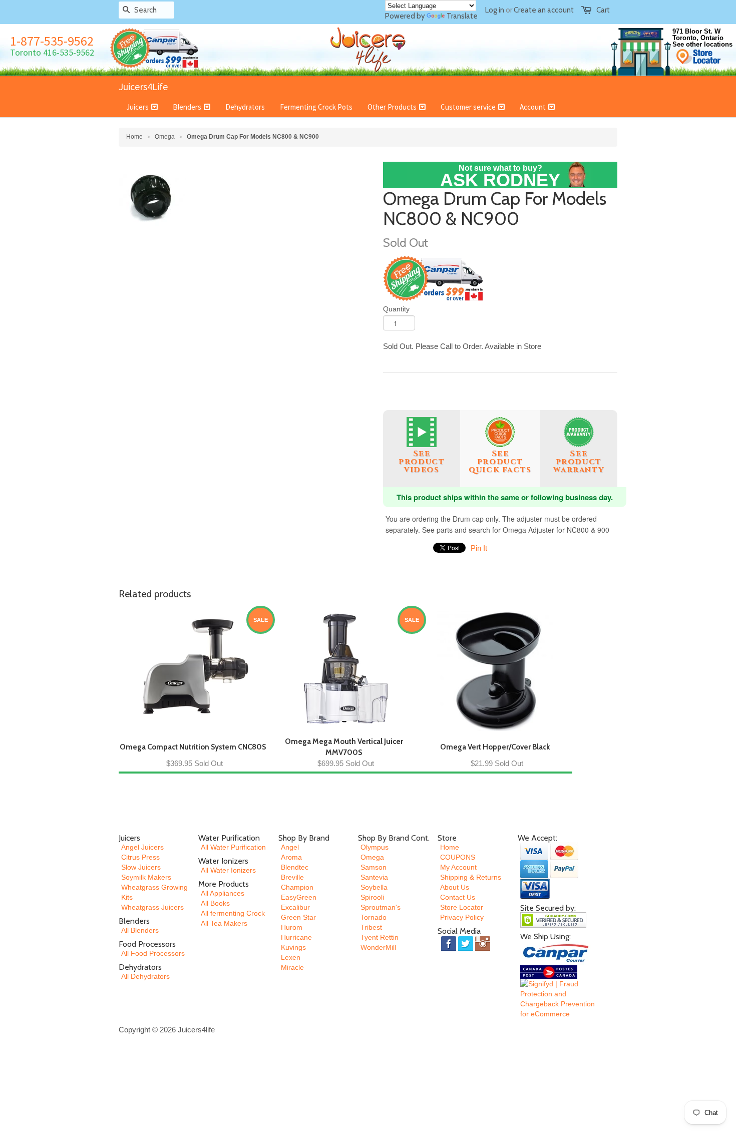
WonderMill (378, 947)
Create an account (544, 10)
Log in (494, 10)
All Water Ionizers (228, 870)
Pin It (479, 548)
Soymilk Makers (146, 877)
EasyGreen (298, 897)
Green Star (298, 917)
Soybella (374, 887)
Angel (290, 847)
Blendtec (294, 867)
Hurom (291, 927)
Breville (292, 877)
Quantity (396, 309)
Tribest (371, 927)
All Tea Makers (224, 923)
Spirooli (372, 897)
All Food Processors (153, 953)
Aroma (291, 857)
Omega (165, 136)
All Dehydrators (145, 976)
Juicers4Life (143, 86)
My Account (458, 867)
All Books (215, 903)
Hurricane (296, 937)
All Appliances (222, 893)
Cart (603, 10)
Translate (462, 16)
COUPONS (457, 857)
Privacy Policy (462, 917)
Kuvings (293, 947)
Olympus (374, 847)
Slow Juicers (141, 867)
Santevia (374, 877)
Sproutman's (380, 907)
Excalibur (295, 907)
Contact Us (457, 897)
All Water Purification (233, 847)
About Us (454, 887)
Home (449, 847)
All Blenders (140, 930)
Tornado (373, 917)
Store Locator (461, 907)
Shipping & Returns (470, 877)
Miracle (292, 967)
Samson (373, 867)
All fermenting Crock (233, 913)
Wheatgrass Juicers (152, 907)
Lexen (290, 957)
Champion (297, 887)
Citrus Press (140, 857)
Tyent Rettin (379, 937)
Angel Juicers (142, 847)
